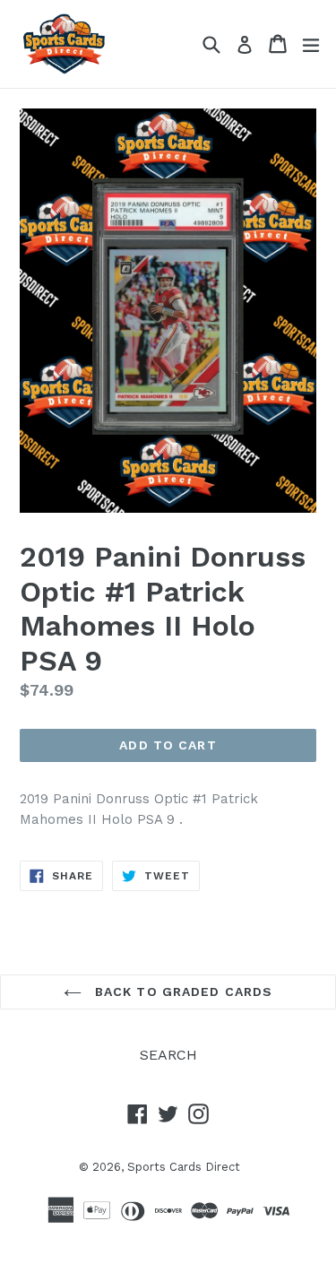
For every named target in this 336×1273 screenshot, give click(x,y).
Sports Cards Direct (183, 1166)
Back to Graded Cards (181, 991)
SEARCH (168, 1054)
